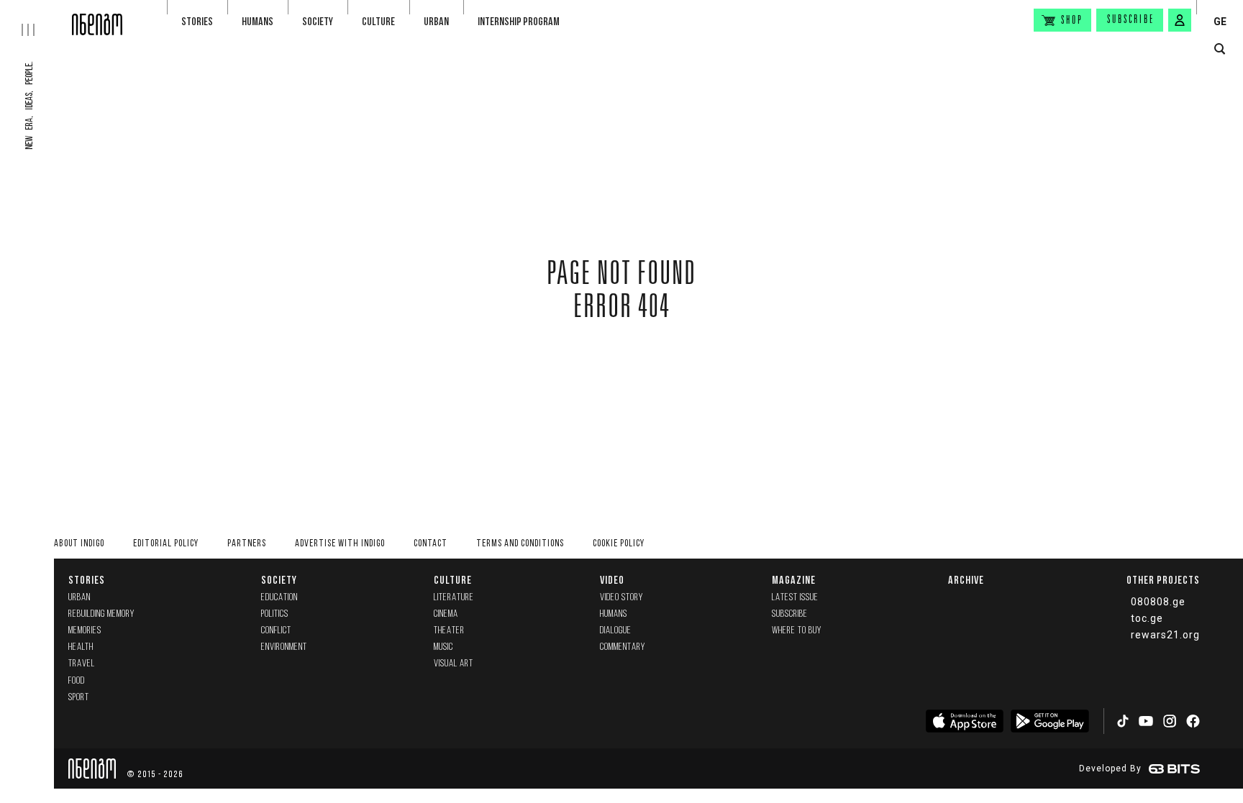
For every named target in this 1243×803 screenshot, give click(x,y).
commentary (622, 647)
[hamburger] (36, 18)
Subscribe (1131, 20)
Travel (81, 664)
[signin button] (1179, 20)
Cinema (446, 614)
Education (279, 597)
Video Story (621, 597)
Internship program (519, 21)
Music (443, 647)
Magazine (794, 580)
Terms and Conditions (520, 543)
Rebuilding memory (101, 614)
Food (76, 681)
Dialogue (616, 630)
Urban (436, 21)
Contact (430, 543)
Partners (246, 543)
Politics (274, 614)
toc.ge (1147, 618)
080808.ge (1158, 601)
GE (1220, 21)
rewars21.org (1165, 635)
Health (81, 647)
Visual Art (453, 664)
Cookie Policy (619, 543)
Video (612, 580)
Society (317, 21)
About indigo (79, 543)
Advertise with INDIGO (340, 543)
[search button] (1219, 49)
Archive (966, 580)
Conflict (276, 630)
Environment (284, 647)
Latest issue (795, 597)
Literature (454, 597)
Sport (78, 697)
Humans (257, 21)
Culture (378, 21)
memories (84, 630)
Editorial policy (166, 543)
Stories (197, 21)
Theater (449, 630)
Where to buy (796, 630)
